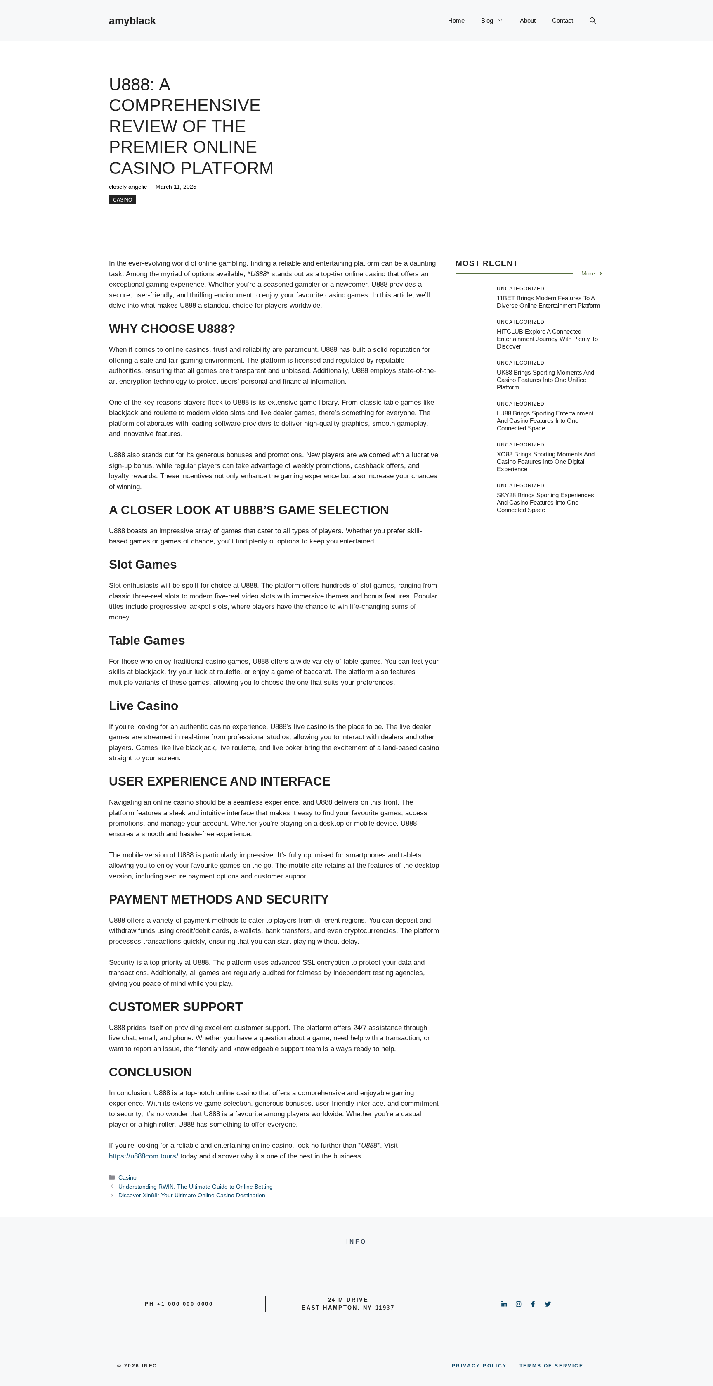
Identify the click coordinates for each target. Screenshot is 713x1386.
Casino (122, 200)
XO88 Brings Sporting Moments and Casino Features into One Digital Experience (546, 461)
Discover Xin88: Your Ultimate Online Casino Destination (191, 1195)
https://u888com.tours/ (143, 1156)
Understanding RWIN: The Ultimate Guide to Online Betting (195, 1186)
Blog (487, 20)
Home (456, 20)
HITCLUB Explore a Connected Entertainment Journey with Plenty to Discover (547, 339)
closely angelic (128, 186)
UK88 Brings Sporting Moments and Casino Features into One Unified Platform (545, 380)
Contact (562, 20)
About (528, 20)
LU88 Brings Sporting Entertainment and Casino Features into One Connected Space (545, 421)
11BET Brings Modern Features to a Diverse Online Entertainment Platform (548, 301)
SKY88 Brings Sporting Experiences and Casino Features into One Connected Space (545, 502)
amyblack (132, 20)
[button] (592, 20)
